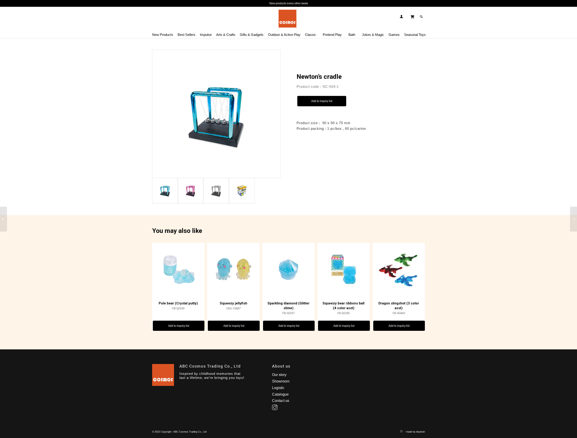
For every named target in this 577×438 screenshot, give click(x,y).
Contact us (280, 401)
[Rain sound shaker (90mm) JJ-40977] (3, 219)
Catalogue (280, 394)
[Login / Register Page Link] (401, 16)
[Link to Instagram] (401, 431)
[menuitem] (163, 32)
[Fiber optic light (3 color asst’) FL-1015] (573, 219)
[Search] (421, 16)
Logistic (278, 388)
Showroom (280, 381)
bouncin (420, 431)
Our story (279, 375)
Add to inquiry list (321, 101)
